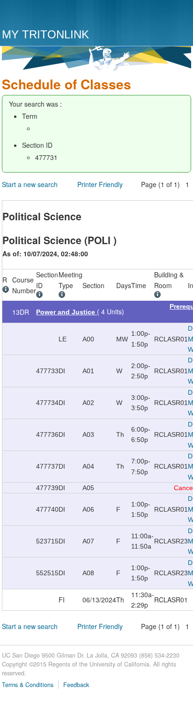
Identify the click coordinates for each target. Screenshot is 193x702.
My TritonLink (45, 34)
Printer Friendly (100, 184)
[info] (7, 290)
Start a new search (30, 184)
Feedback (76, 684)
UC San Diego (55, 15)
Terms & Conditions (27, 684)
